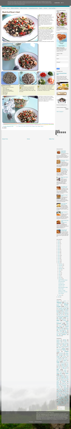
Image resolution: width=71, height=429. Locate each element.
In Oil (59, 313)
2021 (59, 248)
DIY (57, 309)
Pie (63, 324)
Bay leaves (65, 344)
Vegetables (64, 334)
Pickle (60, 379)
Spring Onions (59, 390)
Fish (22, 126)
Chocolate (61, 355)
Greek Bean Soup (61, 284)
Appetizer (59, 302)
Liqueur (67, 366)
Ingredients (67, 313)
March (60, 277)
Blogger (40, 421)
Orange (61, 374)
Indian (62, 313)
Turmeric (67, 395)
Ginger (62, 364)
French (61, 312)
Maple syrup (64, 367)
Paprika (58, 375)
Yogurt (60, 399)
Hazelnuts (63, 365)
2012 (59, 261)
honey (60, 401)
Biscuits (65, 303)
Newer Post (5, 139)
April (59, 275)
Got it (62, 2)
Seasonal (45, 8)
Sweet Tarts (64, 332)
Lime (63, 366)
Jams (66, 314)
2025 (59, 242)
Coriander (63, 357)
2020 (59, 249)
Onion (31, 126)
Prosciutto (63, 382)
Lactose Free (62, 315)
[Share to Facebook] (4, 127)
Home (8, 8)
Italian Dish (60, 314)
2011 (59, 262)
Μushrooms (63, 404)
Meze (58, 320)
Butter (63, 349)
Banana (59, 344)
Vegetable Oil (61, 397)
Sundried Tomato (59, 392)
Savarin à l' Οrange (61, 290)
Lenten (24, 126)
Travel (57, 333)
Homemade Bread (61, 281)
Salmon (42, 126)
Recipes (3, 8)
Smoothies (58, 388)
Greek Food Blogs (52, 8)
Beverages (60, 303)
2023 (59, 245)
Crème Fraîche (65, 359)
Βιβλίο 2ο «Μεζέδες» (15, 8)
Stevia (59, 391)
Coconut (64, 356)
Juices (58, 315)
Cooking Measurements (33, 8)
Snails (62, 388)
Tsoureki (61, 333)
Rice (63, 328)
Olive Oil (27, 126)
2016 (59, 255)
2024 (59, 243)
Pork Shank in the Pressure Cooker (64, 187)
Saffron (66, 384)
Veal (57, 334)
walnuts (58, 404)
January (60, 295)
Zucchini (65, 399)
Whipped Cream (62, 398)
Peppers (33, 126)
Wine (67, 398)
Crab (68, 357)
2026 (59, 240)
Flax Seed (63, 363)
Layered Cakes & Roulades (63, 316)
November (61, 265)
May (59, 274)
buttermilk (58, 400)
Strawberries (64, 391)
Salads (39, 126)
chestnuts (62, 400)
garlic (67, 400)
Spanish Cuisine (59, 332)
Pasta (67, 323)
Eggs (58, 362)
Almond (64, 339)
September (61, 268)
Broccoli (66, 347)
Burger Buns (67, 306)
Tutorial (66, 333)
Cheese (66, 351)
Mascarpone (58, 368)
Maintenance (64, 319)
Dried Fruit (59, 360)
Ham (58, 365)
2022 (59, 246)
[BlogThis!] (2, 127)
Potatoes (64, 381)
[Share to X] (3, 127)
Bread (58, 304)
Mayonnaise (65, 368)
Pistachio (62, 380)
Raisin (58, 384)
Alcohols (58, 339)
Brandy (63, 346)
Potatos (58, 382)
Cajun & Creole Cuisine (61, 307)
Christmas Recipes (62, 308)
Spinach (65, 389)
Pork (68, 324)
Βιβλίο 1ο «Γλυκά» (23, 8)
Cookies (58, 357)
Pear (59, 377)
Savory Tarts (59, 331)
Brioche (60, 347)
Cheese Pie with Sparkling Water (64, 230)
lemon (59, 402)
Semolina (64, 385)
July (59, 271)
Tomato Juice (62, 393)
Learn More (57, 2)
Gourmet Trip (67, 312)
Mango (60, 367)
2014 (59, 258)
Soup (65, 331)
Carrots (58, 351)
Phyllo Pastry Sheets (65, 378)
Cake (68, 307)
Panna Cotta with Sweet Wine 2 (64, 204)
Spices (60, 389)
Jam (68, 365)
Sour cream (66, 388)
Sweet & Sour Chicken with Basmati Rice (63, 151)
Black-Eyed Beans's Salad (63, 287)
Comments (60, 408)
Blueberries (58, 346)
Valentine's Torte (61, 285)
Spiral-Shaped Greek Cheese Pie (64, 169)
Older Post (51, 139)
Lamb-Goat (67, 315)
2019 (59, 251)
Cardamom (64, 350)
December (61, 264)
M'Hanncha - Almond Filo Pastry (64, 161)
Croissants (65, 358)
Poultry (60, 326)
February (60, 278)
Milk (58, 369)
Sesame (58, 386)
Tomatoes (64, 394)
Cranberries (60, 358)
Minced (64, 320)
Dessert (61, 309)
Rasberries (62, 384)
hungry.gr (31, 421)
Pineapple (58, 380)
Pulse (36, 126)
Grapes (67, 364)
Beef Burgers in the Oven (62, 291)
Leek (59, 366)
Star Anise (67, 390)
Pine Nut (65, 379)
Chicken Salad (61, 288)
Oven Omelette (61, 293)
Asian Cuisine (67, 302)
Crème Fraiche (59, 359)
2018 (59, 252)
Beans (20, 126)
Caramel (58, 350)
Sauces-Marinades (62, 330)
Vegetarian (59, 335)
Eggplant (64, 360)
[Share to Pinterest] (5, 127)
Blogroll (40, 8)
